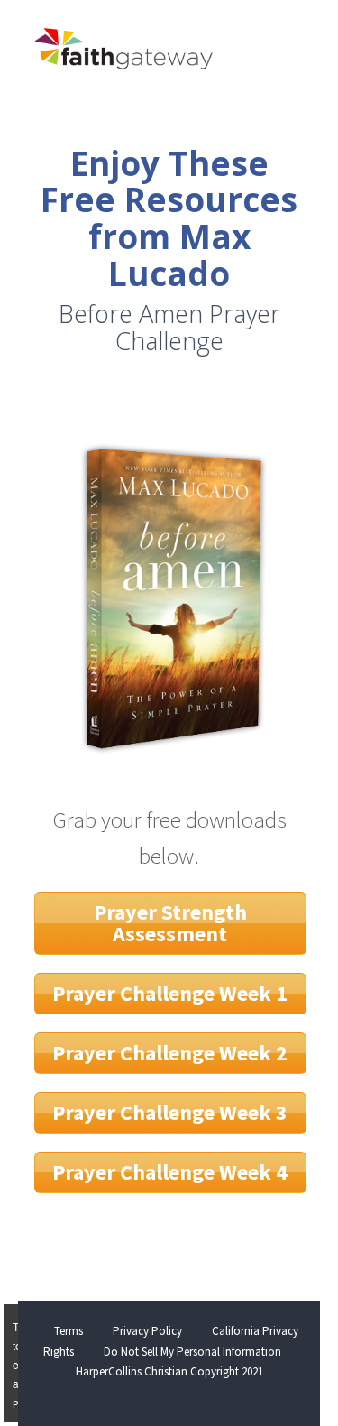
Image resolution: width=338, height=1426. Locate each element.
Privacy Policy (147, 1330)
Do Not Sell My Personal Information (192, 1351)
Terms (68, 1330)
